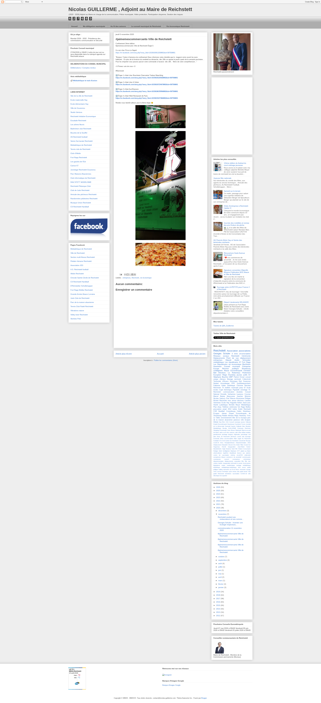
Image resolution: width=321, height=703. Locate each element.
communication (228, 392)
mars (220, 580)
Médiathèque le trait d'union (85, 81)
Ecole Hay (225, 403)
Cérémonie (246, 356)
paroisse (237, 420)
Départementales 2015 (243, 442)
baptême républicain (229, 453)
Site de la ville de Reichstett (81, 96)
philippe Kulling (218, 469)
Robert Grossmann (244, 449)
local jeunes (247, 463)
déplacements (229, 461)
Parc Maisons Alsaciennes (80, 174)
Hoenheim (217, 366)
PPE (233, 383)
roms (215, 471)
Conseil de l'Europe (245, 440)
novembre (222, 514)
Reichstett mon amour (227, 400)
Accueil (74, 26)
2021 (218, 504)
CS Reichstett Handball (79, 207)
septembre (222, 560)
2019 (218, 592)
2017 (218, 599)
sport (230, 471)
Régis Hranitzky (229, 375)
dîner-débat (241, 432)
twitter (235, 409)
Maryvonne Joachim (235, 396)
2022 (218, 501)
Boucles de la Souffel (78, 133)
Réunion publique (230, 369)
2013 (218, 612)
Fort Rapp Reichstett (78, 157)
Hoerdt (224, 447)
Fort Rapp (246, 362)
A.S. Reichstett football (79, 269)
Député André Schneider (238, 360)
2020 (218, 508)
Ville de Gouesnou (77, 108)
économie (216, 438)
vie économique (145, 278)
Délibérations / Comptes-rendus (83, 68)
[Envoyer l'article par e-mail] (121, 274)
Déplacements (219, 358)
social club (240, 436)
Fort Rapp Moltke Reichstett (81, 290)
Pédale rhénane (228, 416)
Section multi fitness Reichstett (82, 257)
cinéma (233, 455)
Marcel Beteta (219, 396)
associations (245, 351)
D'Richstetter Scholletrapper (81, 286)
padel (249, 467)
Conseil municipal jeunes (237, 422)
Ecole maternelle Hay (78, 100)
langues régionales (234, 434)
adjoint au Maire (245, 451)
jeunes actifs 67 (244, 375)
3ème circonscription (226, 438)
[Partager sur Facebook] (132, 274)
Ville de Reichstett (77, 253)
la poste (239, 463)
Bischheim (246, 364)
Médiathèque (246, 405)
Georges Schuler (221, 353)
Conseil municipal (232, 366)
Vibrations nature (77, 311)
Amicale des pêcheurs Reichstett (83, 194)
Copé (221, 390)
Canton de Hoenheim (231, 440)
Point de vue (232, 358)
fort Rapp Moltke (244, 407)
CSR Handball (219, 411)
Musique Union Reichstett (80, 203)
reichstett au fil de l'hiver (231, 469)
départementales (218, 461)
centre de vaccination (221, 455)
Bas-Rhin (222, 422)
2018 (218, 595)
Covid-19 (216, 442)
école (249, 388)
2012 (218, 616)
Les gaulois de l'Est (78, 162)
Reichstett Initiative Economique (83, 116)
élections (240, 400)
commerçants (246, 457)
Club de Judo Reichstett (79, 190)
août (220, 563)
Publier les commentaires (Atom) (166, 360)
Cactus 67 (74, 166)
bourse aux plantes (244, 453)
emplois (248, 432)
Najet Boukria (226, 449)
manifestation (231, 465)
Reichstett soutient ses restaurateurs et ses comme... (231, 518)
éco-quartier (223, 475)
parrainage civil (246, 434)
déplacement (245, 358)
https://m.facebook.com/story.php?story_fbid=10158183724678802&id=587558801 (147, 84)
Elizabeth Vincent (227, 445)
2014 (218, 609)
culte (236, 432)
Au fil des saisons (118, 26)
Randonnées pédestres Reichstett (83, 199)
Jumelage (243, 390)
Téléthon (225, 407)
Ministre (248, 396)
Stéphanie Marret (240, 430)
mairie (223, 465)
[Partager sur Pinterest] (135, 274)
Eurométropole (236, 371)
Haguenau (216, 447)
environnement (226, 418)
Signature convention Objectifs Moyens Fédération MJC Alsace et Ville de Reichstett (236, 272)
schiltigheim (218, 371)
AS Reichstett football (78, 137)
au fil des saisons (228, 432)
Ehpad (231, 413)
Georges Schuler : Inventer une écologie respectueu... (230, 524)
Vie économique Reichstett (177, 26)
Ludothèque (223, 405)
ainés (221, 432)
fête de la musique (239, 418)
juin (220, 570)
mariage (238, 465)
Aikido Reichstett (77, 274)
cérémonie (233, 407)
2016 (218, 602)
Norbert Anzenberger (221, 383)
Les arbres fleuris (77, 125)
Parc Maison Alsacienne (235, 398)
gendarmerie (217, 434)
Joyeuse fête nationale (222, 178)
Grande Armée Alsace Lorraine (82, 294)
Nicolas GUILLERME (229, 428)
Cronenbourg (230, 411)
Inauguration (231, 447)
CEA (227, 422)
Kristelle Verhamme (228, 394)
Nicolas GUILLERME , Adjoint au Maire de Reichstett (130, 9)
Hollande (239, 426)
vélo (242, 420)
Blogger (204, 698)
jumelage (224, 434)
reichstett (237, 379)
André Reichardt (244, 409)
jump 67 (242, 388)
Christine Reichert (244, 385)
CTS (220, 440)
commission (217, 459)
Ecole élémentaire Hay (79, 104)
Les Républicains (220, 364)
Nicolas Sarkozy (219, 398)
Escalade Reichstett (78, 121)
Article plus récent (124, 354)
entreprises (127, 278)
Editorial (248, 422)
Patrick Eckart (239, 377)
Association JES (76, 265)
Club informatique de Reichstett (82, 178)
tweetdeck (228, 473)
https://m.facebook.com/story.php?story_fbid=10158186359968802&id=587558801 (147, 91)
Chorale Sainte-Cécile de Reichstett (84, 278)
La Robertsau (234, 373)
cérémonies (247, 459)
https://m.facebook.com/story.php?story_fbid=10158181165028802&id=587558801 (147, 78)
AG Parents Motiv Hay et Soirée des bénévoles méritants (227, 241)
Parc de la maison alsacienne (82, 302)
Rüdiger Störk (217, 451)
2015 (218, 605)
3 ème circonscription (241, 354)
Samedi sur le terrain (232, 191)
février (221, 584)
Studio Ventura (76, 112)
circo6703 (240, 455)
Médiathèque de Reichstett (81, 145)
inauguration (226, 463)
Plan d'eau (217, 407)
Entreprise (246, 366)
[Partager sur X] (130, 274)
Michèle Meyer (234, 405)
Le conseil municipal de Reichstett (146, 26)
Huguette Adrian (236, 403)
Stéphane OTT (235, 451)
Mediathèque (217, 428)
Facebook (238, 424)
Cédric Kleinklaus (244, 411)
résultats (239, 392)
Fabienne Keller (219, 385)
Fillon (241, 445)
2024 (218, 494)
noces (244, 467)
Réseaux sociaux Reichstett (226, 356)
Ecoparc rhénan (220, 413)
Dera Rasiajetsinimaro (227, 442)
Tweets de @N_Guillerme (223, 326)
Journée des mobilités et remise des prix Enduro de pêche (236, 224)
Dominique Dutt (236, 381)
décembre (222, 511)
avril (220, 577)
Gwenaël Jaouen (230, 426)
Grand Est (247, 445)
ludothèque (231, 385)
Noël (233, 449)
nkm (239, 467)
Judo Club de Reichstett (79, 298)
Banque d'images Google (171, 685)
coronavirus (236, 459)
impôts (220, 463)
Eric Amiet (236, 445)
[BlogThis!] (127, 274)
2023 (218, 497)
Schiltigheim (226, 451)
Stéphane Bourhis (220, 377)
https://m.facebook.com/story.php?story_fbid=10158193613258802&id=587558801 (145, 53)
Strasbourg (246, 369)
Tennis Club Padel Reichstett (81, 306)
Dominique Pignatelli (231, 390)
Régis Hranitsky (240, 416)
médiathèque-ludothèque (229, 467)
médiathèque (218, 362)
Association (232, 351)
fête (243, 461)
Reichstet (248, 428)
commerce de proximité (233, 457)
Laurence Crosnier (244, 394)
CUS (223, 440)
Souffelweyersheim (244, 383)
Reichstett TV (218, 388)
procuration (217, 409)
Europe (216, 369)
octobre (221, 557)
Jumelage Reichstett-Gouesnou (83, 170)
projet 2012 (227, 409)
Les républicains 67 (233, 362)
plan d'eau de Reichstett (221, 436)
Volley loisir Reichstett (79, 315)
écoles (215, 390)
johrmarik (234, 463)
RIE (236, 449)
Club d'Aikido (75, 153)
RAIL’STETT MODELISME (80, 182)
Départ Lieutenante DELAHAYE (236, 302)
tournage (248, 436)
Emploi (215, 424)
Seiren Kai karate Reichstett (81, 141)
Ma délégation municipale (94, 26)
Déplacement (217, 445)
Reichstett (135, 278)
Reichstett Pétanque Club (80, 186)
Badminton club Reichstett (80, 129)
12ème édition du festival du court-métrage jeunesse (235, 164)
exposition (237, 461)
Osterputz (240, 428)
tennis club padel (238, 471)
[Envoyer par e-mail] (125, 274)
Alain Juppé (237, 438)
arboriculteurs (217, 453)
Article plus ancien (197, 354)
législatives (216, 465)
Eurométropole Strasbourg (226, 424)
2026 (218, 487)
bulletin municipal (231, 388)
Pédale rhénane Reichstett (81, 261)
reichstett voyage (245, 469)
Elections (222, 373)
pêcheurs (233, 436)
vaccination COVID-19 (239, 473)
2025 (218, 491)
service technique (222, 471)
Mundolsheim (217, 449)
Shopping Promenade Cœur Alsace (224, 430)
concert (226, 459)
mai (220, 574)
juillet (220, 567)
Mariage (230, 379)
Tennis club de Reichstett (80, 149)
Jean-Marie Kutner (244, 447)
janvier (221, 587)
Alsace (226, 371)
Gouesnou (247, 381)
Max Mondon (246, 426)
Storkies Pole (75, 319)
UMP (231, 377)
